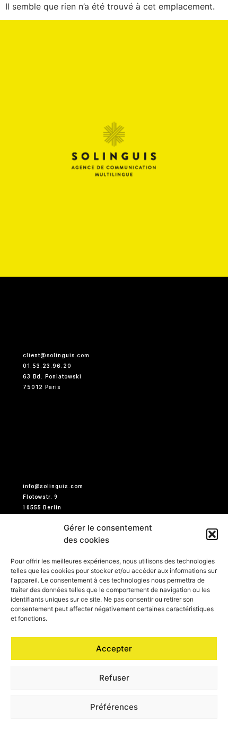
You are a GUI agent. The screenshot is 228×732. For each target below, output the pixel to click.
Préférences (114, 707)
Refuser (114, 678)
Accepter (114, 648)
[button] (212, 534)
